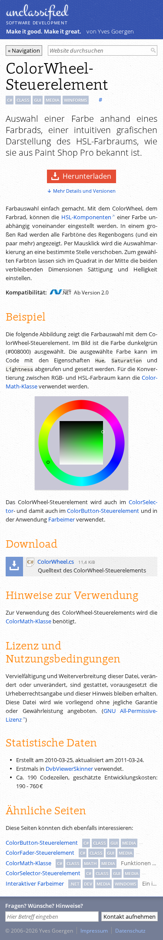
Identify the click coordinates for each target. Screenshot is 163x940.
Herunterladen (87, 176)
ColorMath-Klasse (28, 621)
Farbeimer (61, 519)
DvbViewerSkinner (69, 769)
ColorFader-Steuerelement (40, 852)
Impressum (94, 930)
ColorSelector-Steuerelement (43, 873)
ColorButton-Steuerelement (103, 511)
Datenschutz (130, 930)
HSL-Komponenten (86, 217)
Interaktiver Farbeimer (35, 883)
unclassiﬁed (37, 12)
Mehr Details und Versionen (84, 190)
